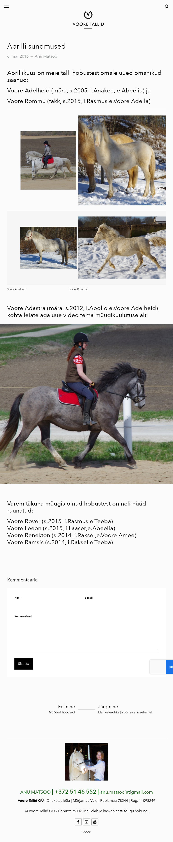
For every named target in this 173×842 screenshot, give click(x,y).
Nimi (17, 597)
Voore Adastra (26, 308)
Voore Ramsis (25, 542)
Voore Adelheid (28, 90)
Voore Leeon (24, 528)
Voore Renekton (28, 535)
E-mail (89, 597)
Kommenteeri (23, 616)
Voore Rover (23, 521)
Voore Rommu (26, 101)
